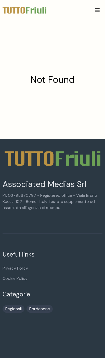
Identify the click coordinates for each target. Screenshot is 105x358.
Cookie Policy (15, 278)
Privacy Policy (15, 268)
